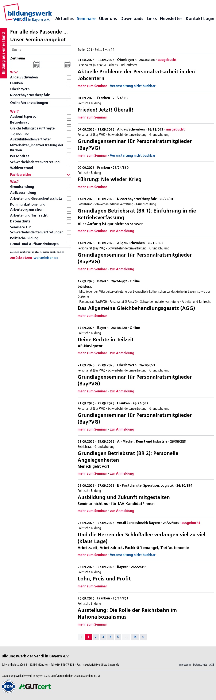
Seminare (86, 18)
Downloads (131, 18)
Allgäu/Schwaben (24, 77)
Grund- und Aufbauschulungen (34, 244)
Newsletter (171, 18)
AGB (211, 664)
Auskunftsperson (24, 116)
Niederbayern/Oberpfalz (30, 95)
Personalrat (19, 156)
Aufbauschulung (23, 193)
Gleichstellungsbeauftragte (32, 128)
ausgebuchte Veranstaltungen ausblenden (37, 251)
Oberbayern (20, 89)
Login (208, 18)
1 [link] (88, 637)
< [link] (81, 637)
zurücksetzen (21, 258)
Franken (16, 83)
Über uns (108, 18)
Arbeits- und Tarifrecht (29, 215)
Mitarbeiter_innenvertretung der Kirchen (36, 147)
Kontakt (194, 18)
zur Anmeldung (122, 231)
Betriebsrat (19, 122)
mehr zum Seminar (92, 86)
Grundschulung (22, 187)
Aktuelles (64, 18)
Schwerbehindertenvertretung (34, 162)
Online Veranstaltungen (29, 103)
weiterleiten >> (46, 258)
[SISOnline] (27, 12)
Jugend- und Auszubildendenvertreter (30, 136)
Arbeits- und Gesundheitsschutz (36, 199)
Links (152, 18)
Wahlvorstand (21, 168)
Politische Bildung (24, 238)
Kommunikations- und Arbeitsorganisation (27, 206)
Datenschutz (20, 221)
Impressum (185, 664)
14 (135, 637)
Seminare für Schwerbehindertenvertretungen (36, 229)
